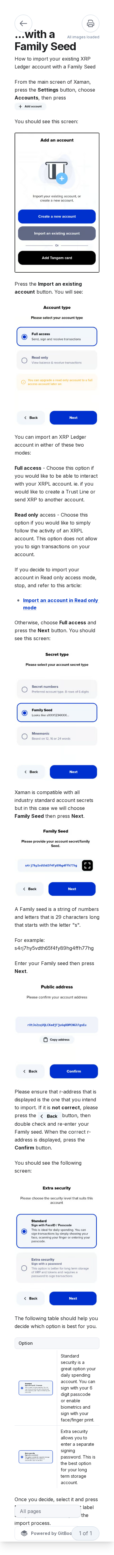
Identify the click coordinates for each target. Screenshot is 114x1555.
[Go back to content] (23, 23)
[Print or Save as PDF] (90, 23)
